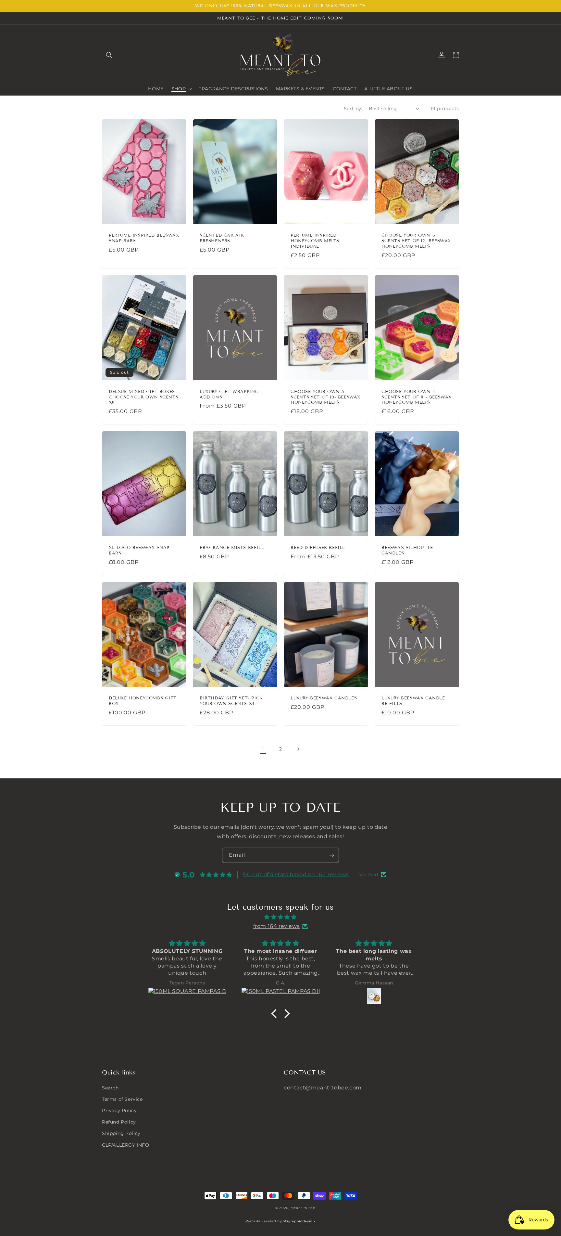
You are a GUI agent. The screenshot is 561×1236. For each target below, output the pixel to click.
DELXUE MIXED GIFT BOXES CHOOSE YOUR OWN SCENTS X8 (143, 397)
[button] (109, 55)
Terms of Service (122, 1099)
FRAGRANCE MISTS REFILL (232, 547)
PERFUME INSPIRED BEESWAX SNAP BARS (144, 238)
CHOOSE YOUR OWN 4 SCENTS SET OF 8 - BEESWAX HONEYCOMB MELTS (416, 397)
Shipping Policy (121, 1133)
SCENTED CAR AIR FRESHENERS (222, 238)
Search (110, 1088)
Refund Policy (119, 1122)
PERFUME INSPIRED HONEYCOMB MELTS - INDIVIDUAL (317, 241)
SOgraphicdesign (299, 1221)
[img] (280, 917)
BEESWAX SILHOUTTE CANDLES (407, 550)
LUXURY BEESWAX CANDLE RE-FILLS (413, 701)
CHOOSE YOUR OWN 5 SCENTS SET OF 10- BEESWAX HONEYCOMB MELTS (325, 397)
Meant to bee (303, 1208)
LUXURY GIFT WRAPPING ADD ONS (229, 394)
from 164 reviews (276, 926)
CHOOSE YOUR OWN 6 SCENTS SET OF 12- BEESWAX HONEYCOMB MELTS (416, 241)
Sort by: (353, 108)
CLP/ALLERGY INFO (125, 1145)
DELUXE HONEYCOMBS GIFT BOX (142, 701)
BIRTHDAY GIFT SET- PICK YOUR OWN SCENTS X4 (231, 701)
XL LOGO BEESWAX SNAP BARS (139, 550)
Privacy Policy (119, 1110)
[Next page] (298, 749)
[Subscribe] (331, 855)
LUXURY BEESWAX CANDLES (324, 698)
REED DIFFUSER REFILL (318, 547)
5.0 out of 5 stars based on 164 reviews (296, 874)
